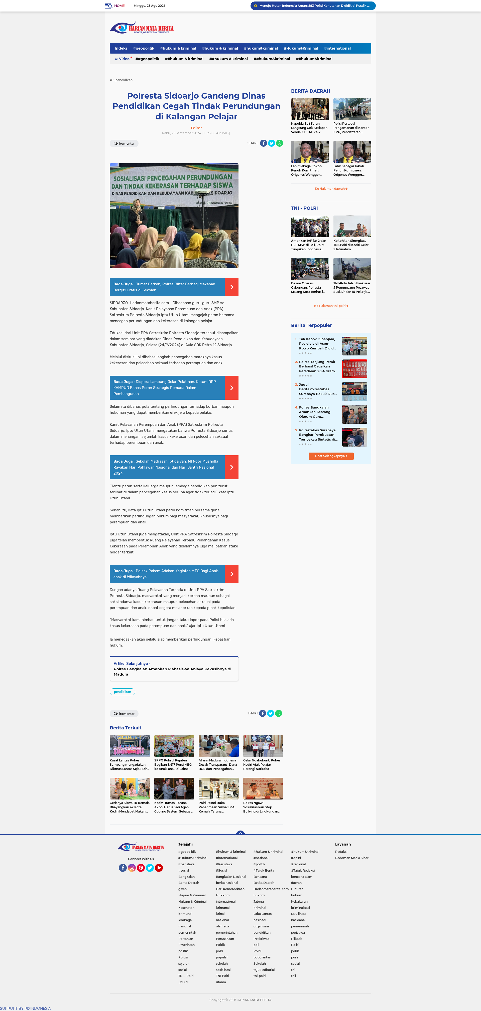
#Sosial (221, 870)
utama (221, 982)
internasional (225, 901)
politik (183, 951)
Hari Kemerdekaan (230, 889)
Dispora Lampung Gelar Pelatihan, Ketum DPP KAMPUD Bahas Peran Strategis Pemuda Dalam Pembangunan (164, 387)
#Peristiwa (224, 864)
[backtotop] (240, 835)
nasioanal (298, 920)
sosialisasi (223, 970)
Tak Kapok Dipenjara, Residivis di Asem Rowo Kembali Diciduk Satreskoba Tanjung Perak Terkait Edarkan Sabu (318, 343)
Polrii (257, 951)
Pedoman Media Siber (352, 858)
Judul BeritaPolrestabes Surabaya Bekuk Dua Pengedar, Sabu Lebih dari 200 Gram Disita (317, 389)
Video (124, 59)
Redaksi (341, 852)
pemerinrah (300, 926)
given (182, 889)
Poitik (220, 945)
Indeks (121, 48)
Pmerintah (186, 945)
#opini (296, 858)
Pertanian (185, 939)
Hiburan (297, 889)
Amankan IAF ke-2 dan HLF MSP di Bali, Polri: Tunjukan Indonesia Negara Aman (308, 245)
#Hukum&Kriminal (301, 48)
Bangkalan (186, 877)
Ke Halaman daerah (330, 188)
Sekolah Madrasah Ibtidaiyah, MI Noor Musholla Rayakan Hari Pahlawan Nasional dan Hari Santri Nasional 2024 (165, 467)
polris (295, 951)
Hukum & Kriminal (192, 901)
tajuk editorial (264, 970)
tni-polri (260, 976)
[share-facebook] (263, 143)
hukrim (259, 895)
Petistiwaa (261, 939)
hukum (296, 895)
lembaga (185, 920)
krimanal (222, 908)
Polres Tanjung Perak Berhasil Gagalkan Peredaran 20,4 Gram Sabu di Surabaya (317, 366)
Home (119, 6)
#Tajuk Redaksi (303, 870)
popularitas (262, 957)
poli (256, 945)
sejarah (183, 963)
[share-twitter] (271, 143)
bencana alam (301, 877)
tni (293, 970)
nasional (184, 926)
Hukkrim (223, 895)
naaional (222, 920)
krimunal (185, 914)
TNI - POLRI (304, 208)
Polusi (183, 957)
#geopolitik (143, 48)
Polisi (295, 945)
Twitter (152, 874)
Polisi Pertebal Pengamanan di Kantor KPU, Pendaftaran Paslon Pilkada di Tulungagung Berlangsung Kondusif (351, 128)
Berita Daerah (188, 883)
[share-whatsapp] (279, 143)
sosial (182, 970)
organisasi (261, 926)
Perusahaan (225, 939)
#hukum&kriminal (261, 48)
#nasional (261, 858)
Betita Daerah (264, 883)
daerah (296, 883)
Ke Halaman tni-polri (330, 306)
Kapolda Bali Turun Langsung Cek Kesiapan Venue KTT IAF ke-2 (309, 128)
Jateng (259, 901)
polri (219, 951)
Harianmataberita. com (271, 889)
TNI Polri (222, 976)
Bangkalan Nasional (231, 877)
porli (294, 957)
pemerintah (187, 932)
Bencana (260, 877)
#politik (259, 864)
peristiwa (298, 932)
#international (337, 48)
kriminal (260, 908)
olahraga (222, 926)
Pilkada (296, 939)
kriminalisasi (300, 908)
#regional (298, 864)
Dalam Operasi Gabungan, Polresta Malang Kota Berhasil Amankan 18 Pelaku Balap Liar (307, 287)
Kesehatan (186, 908)
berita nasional (227, 883)
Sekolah (260, 963)
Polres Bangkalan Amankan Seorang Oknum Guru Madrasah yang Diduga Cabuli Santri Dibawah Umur (316, 412)
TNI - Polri (185, 976)
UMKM (183, 982)
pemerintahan (226, 932)
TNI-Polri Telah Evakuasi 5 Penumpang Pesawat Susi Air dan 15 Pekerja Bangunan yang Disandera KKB (351, 287)
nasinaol (260, 920)
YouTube (162, 874)
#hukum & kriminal (178, 48)
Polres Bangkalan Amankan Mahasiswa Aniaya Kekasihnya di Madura (172, 672)
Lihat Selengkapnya (330, 456)
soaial (295, 963)
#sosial (183, 870)
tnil (293, 976)
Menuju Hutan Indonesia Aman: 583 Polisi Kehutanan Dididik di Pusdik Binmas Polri (315, 6)
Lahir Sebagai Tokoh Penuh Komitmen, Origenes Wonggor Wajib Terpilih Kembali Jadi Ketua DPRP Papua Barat (309, 170)
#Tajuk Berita (264, 870)
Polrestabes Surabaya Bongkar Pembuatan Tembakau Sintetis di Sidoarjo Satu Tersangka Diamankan (318, 435)
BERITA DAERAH (310, 91)
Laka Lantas (263, 914)
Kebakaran (299, 901)
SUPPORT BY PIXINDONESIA (25, 1008)
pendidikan (122, 692)
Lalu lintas (298, 914)
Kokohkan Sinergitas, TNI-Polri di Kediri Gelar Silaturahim (351, 245)
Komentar (126, 143)
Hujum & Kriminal (191, 895)
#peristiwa (186, 864)
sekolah (222, 963)
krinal (220, 914)
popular (222, 957)
